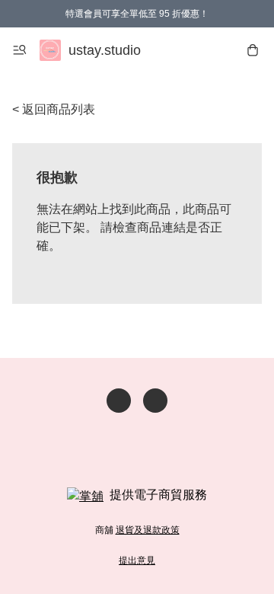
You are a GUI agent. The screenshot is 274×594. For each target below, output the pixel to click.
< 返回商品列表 (53, 109)
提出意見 (137, 560)
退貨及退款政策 (148, 530)
